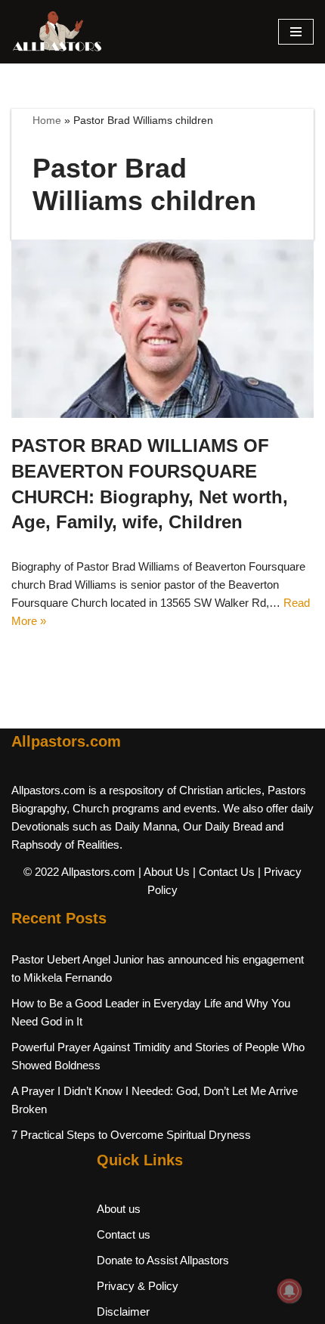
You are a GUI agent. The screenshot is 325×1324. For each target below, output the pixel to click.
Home (46, 120)
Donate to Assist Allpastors (163, 1260)
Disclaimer (123, 1311)
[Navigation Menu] (296, 32)
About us (119, 1208)
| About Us (164, 871)
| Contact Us (224, 871)
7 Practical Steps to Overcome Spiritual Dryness (131, 1134)
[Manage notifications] (289, 1291)
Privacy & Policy (137, 1285)
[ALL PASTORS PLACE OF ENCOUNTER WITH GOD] (56, 32)
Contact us (123, 1234)
